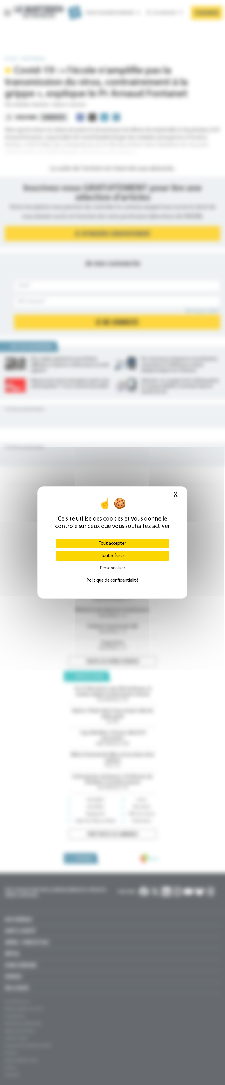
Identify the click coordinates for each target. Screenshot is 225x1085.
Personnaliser (112, 568)
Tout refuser (112, 555)
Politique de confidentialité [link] (112, 580)
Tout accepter (112, 543)
